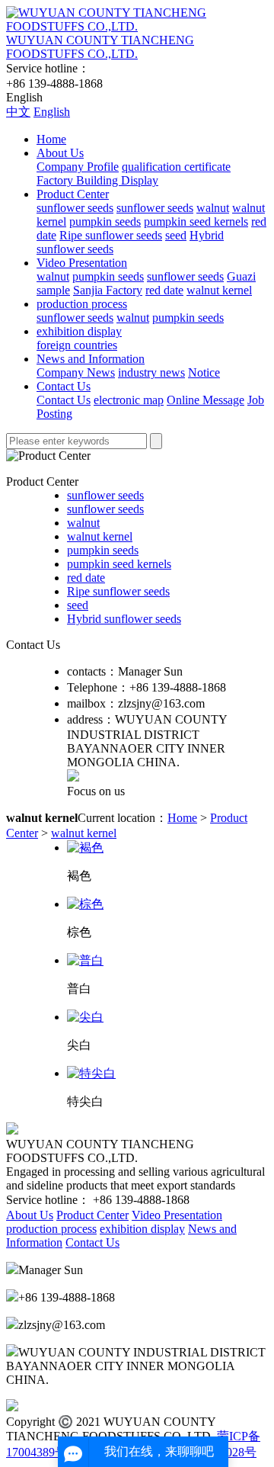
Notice (204, 372)
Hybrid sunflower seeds (124, 618)
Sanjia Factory (107, 290)
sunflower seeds (75, 207)
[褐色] (85, 847)
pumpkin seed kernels (196, 221)
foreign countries (77, 345)
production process (82, 303)
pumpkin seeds (105, 221)
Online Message (205, 399)
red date (164, 290)
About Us (60, 152)
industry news (151, 372)
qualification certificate (176, 166)
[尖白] (85, 1016)
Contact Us (64, 386)
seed (175, 235)
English (51, 111)
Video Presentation (82, 262)
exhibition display (79, 331)
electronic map (129, 399)
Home (51, 139)
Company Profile (78, 166)
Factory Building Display (97, 180)
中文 (18, 111)
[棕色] (85, 903)
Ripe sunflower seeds (110, 235)
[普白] (85, 960)
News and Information (91, 358)
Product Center (73, 194)
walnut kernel (219, 290)
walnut (212, 207)
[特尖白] (91, 1073)
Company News (76, 372)
